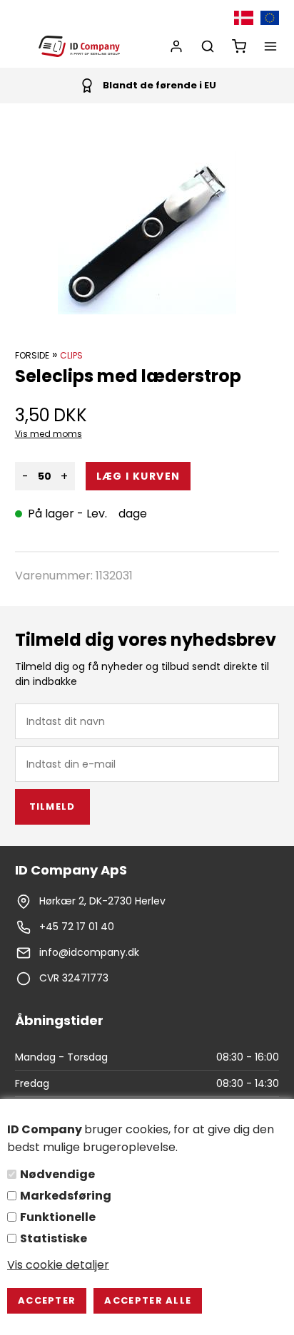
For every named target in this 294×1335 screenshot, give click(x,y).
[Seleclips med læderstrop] (147, 232)
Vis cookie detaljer (58, 1265)
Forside (32, 355)
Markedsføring (65, 1195)
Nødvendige (57, 1174)
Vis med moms (48, 434)
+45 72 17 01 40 (76, 926)
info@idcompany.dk (89, 952)
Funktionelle (58, 1217)
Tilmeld (52, 806)
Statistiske (53, 1238)
